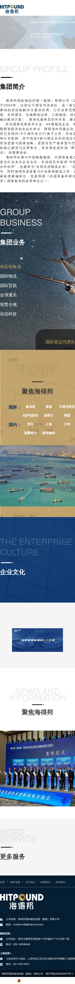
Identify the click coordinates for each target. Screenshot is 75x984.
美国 (67, 415)
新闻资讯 (45, 882)
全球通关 (8, 295)
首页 (2, 882)
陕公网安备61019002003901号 (39, 980)
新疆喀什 (30, 432)
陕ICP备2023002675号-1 (59, 973)
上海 (49, 424)
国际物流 (8, 276)
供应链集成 (10, 266)
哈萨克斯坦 (30, 415)
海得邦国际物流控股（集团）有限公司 (22, 973)
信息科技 (8, 313)
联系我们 (61, 882)
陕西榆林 (49, 432)
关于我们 (30, 882)
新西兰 (49, 415)
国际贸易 (8, 285)
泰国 (49, 406)
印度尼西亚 (67, 406)
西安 (30, 424)
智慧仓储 (8, 304)
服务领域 (15, 882)
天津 (67, 424)
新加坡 (30, 406)
